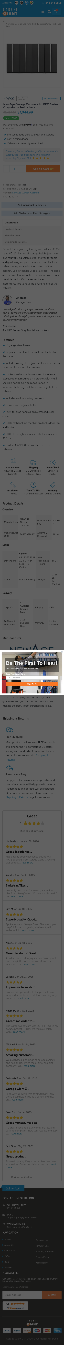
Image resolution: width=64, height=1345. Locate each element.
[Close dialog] (62, 652)
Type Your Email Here (15, 674)
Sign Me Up (32, 684)
